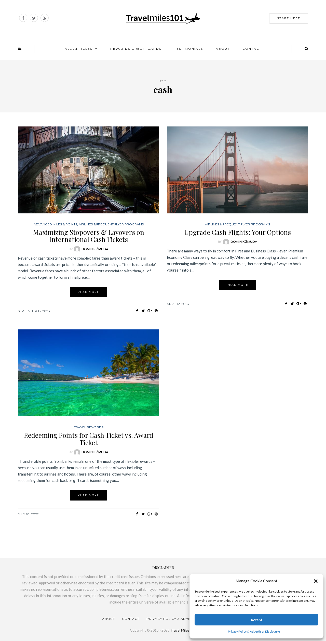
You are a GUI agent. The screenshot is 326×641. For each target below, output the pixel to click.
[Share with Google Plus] (149, 310)
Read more (88, 292)
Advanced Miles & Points (55, 224)
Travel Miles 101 (183, 630)
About (223, 48)
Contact (252, 48)
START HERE (288, 18)
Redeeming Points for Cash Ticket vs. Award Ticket (88, 439)
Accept (256, 620)
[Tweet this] (143, 310)
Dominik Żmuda (95, 249)
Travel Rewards (88, 427)
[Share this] (137, 310)
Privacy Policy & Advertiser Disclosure (254, 631)
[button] (315, 581)
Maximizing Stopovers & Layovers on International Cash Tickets (88, 236)
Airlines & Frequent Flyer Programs (111, 224)
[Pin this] (156, 310)
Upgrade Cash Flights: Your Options (237, 232)
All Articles (78, 48)
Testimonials (188, 48)
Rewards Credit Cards (135, 48)
